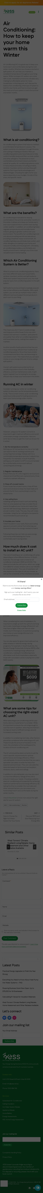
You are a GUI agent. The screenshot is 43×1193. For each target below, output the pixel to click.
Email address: (9, 599)
